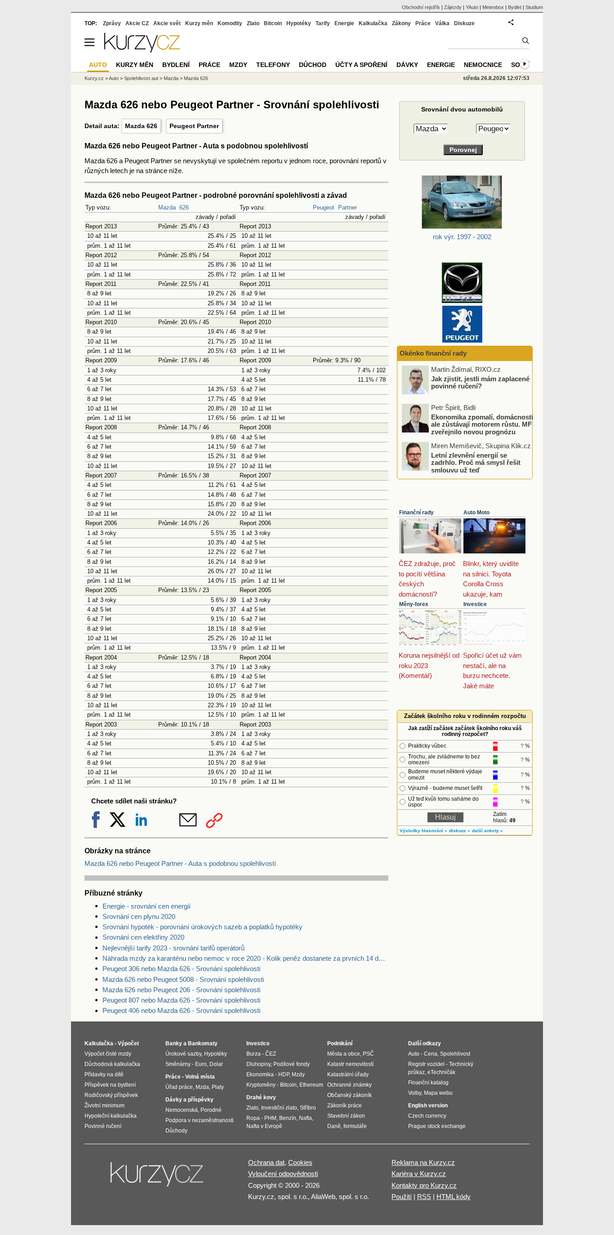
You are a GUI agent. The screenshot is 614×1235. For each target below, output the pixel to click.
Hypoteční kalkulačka (111, 1116)
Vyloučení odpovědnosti (283, 1173)
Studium (534, 7)
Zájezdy (453, 7)
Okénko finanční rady (433, 353)
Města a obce (343, 1054)
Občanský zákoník (349, 1095)
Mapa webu (438, 1093)
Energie (344, 23)
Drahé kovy (261, 1097)
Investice (475, 604)
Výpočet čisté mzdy (108, 1054)
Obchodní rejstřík (421, 7)
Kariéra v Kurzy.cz (419, 1173)
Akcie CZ (137, 23)
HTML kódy (453, 1196)
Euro (201, 1064)
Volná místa (200, 1077)
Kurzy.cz (94, 78)
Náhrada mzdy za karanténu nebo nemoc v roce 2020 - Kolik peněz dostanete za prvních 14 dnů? (245, 958)
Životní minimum (105, 1105)
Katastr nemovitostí (350, 1064)
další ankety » (487, 830)
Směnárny (178, 1064)
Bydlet (514, 7)
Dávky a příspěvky (189, 1100)
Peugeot (323, 207)
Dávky (407, 64)
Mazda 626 (141, 125)
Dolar (216, 1064)
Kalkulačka (373, 23)
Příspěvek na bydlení (110, 1085)
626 (184, 207)
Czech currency (427, 1116)
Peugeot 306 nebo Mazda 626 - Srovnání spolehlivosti (181, 968)
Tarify (323, 23)
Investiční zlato (279, 1108)
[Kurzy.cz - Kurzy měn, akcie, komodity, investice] (142, 50)
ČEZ (270, 1054)
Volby (414, 1093)
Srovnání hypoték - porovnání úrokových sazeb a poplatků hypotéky (202, 927)
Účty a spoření (361, 64)
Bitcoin (273, 23)
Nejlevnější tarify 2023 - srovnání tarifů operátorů (173, 948)
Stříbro (308, 1108)
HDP (283, 1074)
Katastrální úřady (348, 1074)
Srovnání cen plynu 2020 (138, 916)
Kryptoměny (261, 1085)
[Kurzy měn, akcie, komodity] (158, 1178)
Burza (253, 1054)
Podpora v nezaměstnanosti (199, 1120)
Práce (423, 23)
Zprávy (112, 23)
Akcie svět (167, 23)
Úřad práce (179, 1087)
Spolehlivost (455, 1054)
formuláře (355, 1126)
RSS (424, 1196)
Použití (402, 1196)
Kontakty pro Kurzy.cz (424, 1185)
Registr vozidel (426, 1064)
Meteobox (493, 7)
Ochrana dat (266, 1162)
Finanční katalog (428, 1082)
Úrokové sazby (183, 1054)
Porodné (211, 1110)
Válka (442, 23)
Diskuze (464, 23)
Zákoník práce (344, 1105)
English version (428, 1105)
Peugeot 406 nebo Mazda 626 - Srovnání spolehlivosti (181, 1010)
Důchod (312, 64)
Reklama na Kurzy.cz (423, 1162)
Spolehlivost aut (141, 78)
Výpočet (128, 1043)
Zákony (401, 23)
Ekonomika (260, 1074)
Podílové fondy (291, 1064)
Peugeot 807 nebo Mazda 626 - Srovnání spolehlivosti (181, 1000)
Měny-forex (413, 604)
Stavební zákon (346, 1116)
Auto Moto (476, 512)
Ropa (253, 1118)
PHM (270, 1118)
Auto (114, 78)
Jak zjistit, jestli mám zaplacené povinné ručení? (480, 382)
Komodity (230, 23)
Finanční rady (416, 512)
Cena (430, 1054)
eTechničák (441, 1072)
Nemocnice (483, 64)
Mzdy (238, 64)
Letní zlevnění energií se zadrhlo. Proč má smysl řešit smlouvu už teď (476, 462)
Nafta (305, 1118)
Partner (347, 207)
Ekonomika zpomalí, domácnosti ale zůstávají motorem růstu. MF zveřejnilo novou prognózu (482, 424)
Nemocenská (181, 1110)
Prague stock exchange (437, 1126)
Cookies (300, 1162)
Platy (218, 1087)
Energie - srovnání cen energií (146, 906)
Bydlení (176, 64)
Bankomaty (203, 1043)
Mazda (167, 207)
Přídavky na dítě (104, 1074)
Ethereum (311, 1085)
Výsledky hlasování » (423, 830)
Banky (173, 1043)
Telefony (273, 64)
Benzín (287, 1118)
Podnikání (339, 1043)
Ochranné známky (349, 1085)
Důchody (176, 1131)
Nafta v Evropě (264, 1126)
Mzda (202, 1087)
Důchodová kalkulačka (112, 1064)
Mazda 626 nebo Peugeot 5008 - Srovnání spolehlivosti (183, 979)
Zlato (253, 23)
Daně (334, 1126)
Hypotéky (298, 23)
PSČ (368, 1054)
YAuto (472, 7)
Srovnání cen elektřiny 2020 (143, 937)
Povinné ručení (103, 1126)
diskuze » (459, 830)
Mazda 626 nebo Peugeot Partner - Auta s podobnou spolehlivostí (180, 863)
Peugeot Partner (194, 125)
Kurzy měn (199, 23)
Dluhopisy (258, 1064)
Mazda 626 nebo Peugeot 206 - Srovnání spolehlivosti (181, 990)
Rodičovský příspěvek (111, 1095)
